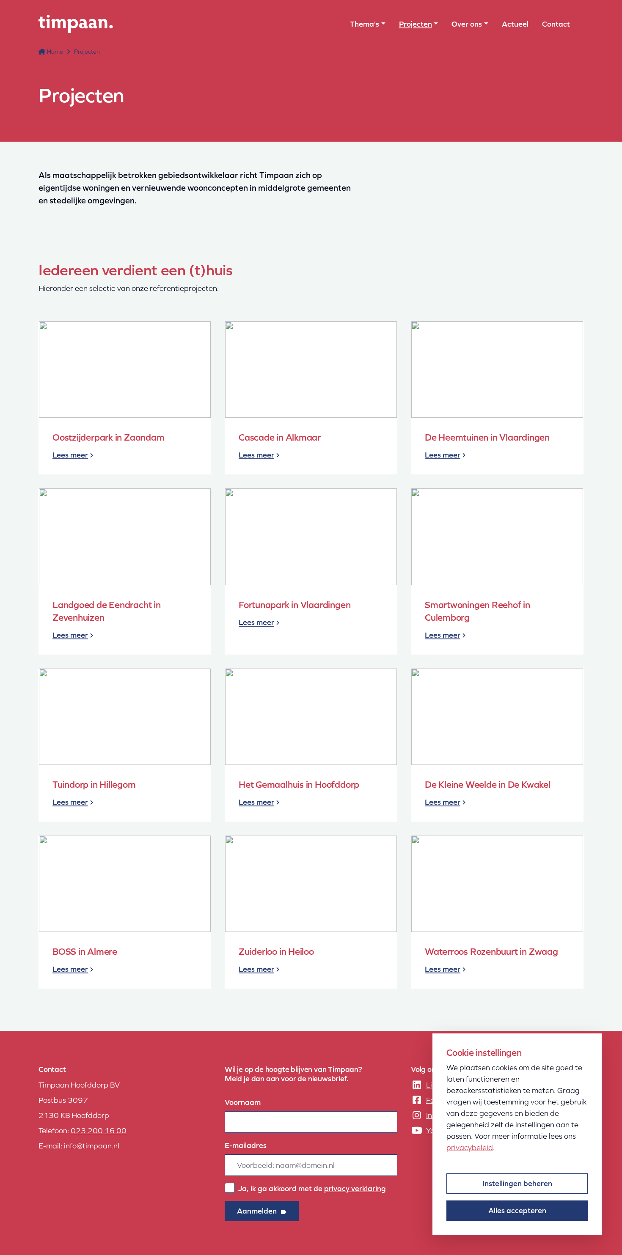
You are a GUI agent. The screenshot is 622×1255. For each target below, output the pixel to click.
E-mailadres (246, 1145)
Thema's (364, 23)
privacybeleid (469, 1147)
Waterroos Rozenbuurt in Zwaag (491, 951)
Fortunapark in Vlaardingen (294, 605)
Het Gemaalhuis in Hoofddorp (299, 784)
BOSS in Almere (84, 951)
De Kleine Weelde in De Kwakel (487, 784)
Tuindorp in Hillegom (94, 784)
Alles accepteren (517, 1210)
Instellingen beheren (517, 1183)
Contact (556, 23)
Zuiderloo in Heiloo (276, 951)
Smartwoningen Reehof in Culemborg (477, 611)
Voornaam (243, 1102)
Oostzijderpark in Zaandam (108, 437)
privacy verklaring (355, 1188)
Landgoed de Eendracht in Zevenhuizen (106, 611)
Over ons (466, 23)
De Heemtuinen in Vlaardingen (487, 437)
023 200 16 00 (99, 1130)
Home (55, 51)
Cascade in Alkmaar (280, 437)
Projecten (415, 23)
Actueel (515, 23)
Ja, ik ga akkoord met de (312, 1188)
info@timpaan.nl (91, 1145)
